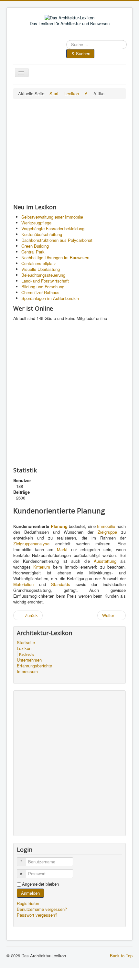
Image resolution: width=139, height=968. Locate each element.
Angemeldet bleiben (40, 884)
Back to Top (121, 956)
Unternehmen (29, 660)
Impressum (27, 672)
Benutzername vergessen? (42, 909)
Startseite (26, 642)
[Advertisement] (69, 151)
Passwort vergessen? (37, 915)
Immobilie (106, 526)
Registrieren (28, 903)
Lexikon (24, 648)
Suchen (83, 53)
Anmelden (30, 893)
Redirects (26, 654)
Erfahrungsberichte (34, 666)
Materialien (23, 584)
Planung (59, 526)
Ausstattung (105, 561)
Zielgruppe (107, 532)
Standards (60, 584)
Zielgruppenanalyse (31, 544)
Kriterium (41, 567)
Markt (62, 549)
